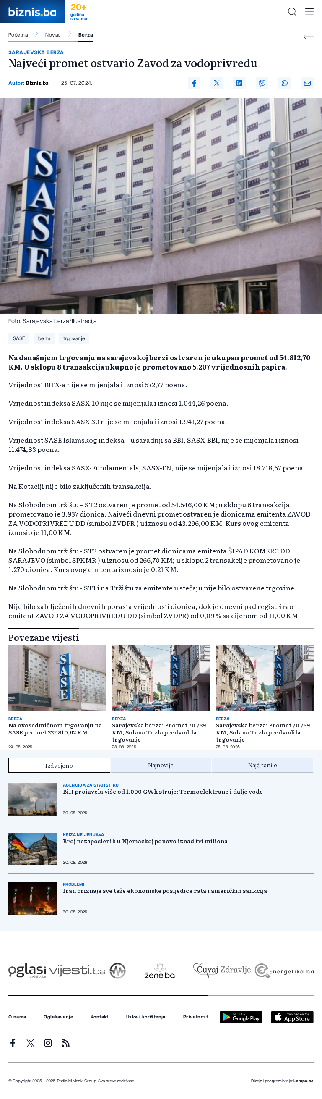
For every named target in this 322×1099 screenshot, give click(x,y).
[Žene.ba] (160, 970)
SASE (19, 338)
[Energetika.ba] (284, 970)
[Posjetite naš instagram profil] (48, 1043)
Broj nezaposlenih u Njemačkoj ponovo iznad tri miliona (145, 841)
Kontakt (100, 1017)
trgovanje (74, 338)
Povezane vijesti (43, 637)
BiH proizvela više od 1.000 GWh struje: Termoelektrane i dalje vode (163, 791)
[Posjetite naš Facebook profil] (12, 1043)
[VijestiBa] (77, 970)
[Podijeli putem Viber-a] (262, 83)
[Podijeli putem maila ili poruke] (307, 83)
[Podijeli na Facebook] (194, 83)
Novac (52, 34)
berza (44, 338)
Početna (18, 34)
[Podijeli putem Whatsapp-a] (284, 83)
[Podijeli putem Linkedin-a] (239, 83)
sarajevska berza (36, 52)
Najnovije (161, 765)
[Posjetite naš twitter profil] (30, 1043)
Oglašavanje (58, 1017)
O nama (17, 1017)
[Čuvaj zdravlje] (222, 970)
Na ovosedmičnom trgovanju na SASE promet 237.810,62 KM (55, 728)
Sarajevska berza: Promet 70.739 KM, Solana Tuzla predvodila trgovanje (159, 732)
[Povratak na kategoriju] (309, 36)
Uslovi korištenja (146, 1017)
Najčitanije (262, 765)
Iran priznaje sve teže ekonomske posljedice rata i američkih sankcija (165, 890)
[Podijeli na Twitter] (216, 83)
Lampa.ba (303, 1081)
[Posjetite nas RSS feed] (65, 1043)
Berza (85, 34)
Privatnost (195, 1017)
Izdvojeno (59, 765)
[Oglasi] (27, 970)
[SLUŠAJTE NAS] (117, 970)
